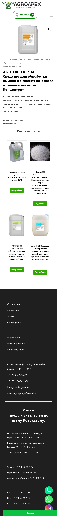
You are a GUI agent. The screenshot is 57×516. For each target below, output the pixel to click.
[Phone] (49, 490)
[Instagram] (49, 508)
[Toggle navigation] (51, 15)
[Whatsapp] (49, 499)
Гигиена (15, 59)
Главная (6, 59)
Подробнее (16, 190)
